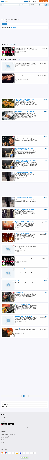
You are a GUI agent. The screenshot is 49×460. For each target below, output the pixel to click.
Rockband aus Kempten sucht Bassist (22, 304)
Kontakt (2, 439)
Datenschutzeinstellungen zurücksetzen (8, 434)
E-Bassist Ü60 (18, 62)
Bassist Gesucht (18, 280)
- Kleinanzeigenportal (31, 429)
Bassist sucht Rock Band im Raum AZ (22, 245)
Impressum (3, 442)
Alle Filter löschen (13, 27)
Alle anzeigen (14, 44)
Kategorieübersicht (4, 437)
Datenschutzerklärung (5, 436)
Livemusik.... (17, 136)
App (26, 1)
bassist (8, 27)
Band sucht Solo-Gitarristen (20, 268)
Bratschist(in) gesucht (19, 328)
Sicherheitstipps (4, 431)
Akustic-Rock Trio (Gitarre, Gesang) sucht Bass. (24, 233)
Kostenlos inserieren (44, 1)
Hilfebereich (3, 429)
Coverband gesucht (19, 292)
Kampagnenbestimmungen (6, 443)
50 (19, 59)
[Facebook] (2, 417)
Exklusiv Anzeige (4, 449)
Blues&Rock (17, 47)
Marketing (2, 440)
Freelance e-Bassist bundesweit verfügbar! (23, 172)
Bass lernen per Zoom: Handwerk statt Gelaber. (24, 209)
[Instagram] (4, 417)
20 (17, 59)
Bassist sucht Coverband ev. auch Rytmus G (24, 316)
